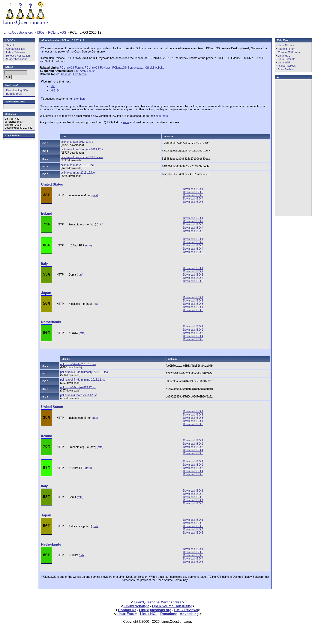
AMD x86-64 (87, 70)
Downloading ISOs (17, 90)
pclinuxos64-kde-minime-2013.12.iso (82, 379)
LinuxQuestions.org (18, 32)
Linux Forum (127, 614)
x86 (53, 86)
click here (80, 98)
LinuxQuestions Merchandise (158, 602)
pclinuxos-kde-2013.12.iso (77, 141)
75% (46, 224)
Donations (168, 614)
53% (46, 274)
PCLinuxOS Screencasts (127, 67)
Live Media (80, 74)
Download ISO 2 (193, 192)
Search (10, 45)
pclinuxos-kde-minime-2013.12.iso (82, 157)
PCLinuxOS (57, 32)
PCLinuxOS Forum (71, 67)
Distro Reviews (287, 66)
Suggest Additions (16, 59)
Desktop (66, 74)
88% (46, 245)
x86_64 (55, 90)
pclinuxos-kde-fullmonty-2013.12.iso (83, 149)
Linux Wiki (284, 62)
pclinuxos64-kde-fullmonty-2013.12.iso (84, 372)
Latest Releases (15, 52)
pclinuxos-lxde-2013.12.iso (77, 164)
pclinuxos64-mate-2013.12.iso (78, 395)
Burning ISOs (14, 93)
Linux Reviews (186, 610)
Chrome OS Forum (289, 52)
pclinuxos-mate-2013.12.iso (78, 172)
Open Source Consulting (172, 606)
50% (46, 303)
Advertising (189, 614)
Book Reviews (286, 69)
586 (76, 70)
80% (46, 332)
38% (46, 195)
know (126, 122)
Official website (154, 67)
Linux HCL (284, 55)
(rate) (95, 195)
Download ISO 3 (193, 195)
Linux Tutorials (286, 59)
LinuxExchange (136, 606)
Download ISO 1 (193, 188)
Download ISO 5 (193, 201)
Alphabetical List (15, 48)
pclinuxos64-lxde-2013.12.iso (78, 387)
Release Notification (18, 55)
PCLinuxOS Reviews (98, 67)
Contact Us (127, 610)
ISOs (40, 32)
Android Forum (286, 48)
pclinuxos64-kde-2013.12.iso (78, 364)
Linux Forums (286, 45)
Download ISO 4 (193, 198)
